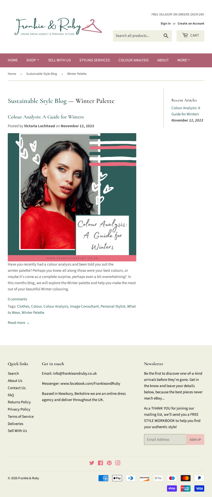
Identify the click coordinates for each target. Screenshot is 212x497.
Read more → (19, 322)
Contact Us (17, 388)
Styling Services (94, 60)
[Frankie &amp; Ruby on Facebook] (100, 464)
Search (13, 373)
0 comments (17, 299)
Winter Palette (33, 312)
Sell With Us (59, 60)
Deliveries (15, 424)
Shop (31, 60)
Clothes (23, 306)
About (163, 60)
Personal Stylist (113, 306)
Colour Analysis (133, 60)
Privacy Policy (19, 409)
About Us (15, 380)
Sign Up (195, 439)
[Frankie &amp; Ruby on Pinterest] (109, 464)
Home (13, 60)
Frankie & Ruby (28, 478)
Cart (194, 35)
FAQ (11, 395)
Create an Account (191, 23)
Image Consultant (84, 306)
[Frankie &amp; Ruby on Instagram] (117, 464)
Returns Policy (19, 402)
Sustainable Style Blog (41, 73)
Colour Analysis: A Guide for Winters (46, 117)
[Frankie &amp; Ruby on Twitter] (91, 464)
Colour (36, 306)
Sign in (166, 23)
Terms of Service (21, 416)
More (182, 60)
